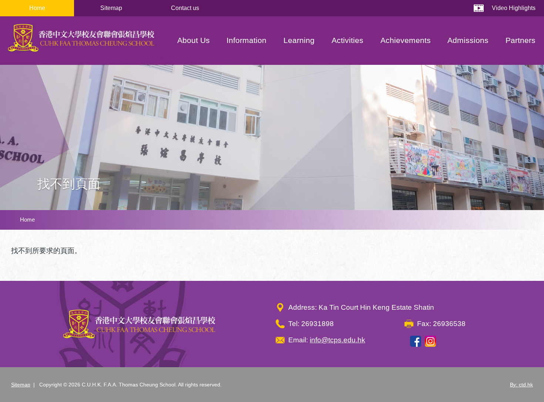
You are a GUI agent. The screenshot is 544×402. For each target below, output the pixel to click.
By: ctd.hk (521, 385)
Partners (520, 40)
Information (246, 40)
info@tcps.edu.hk (337, 340)
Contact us (185, 8)
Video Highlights (513, 8)
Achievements (405, 40)
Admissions (467, 40)
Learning (299, 40)
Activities (347, 40)
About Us (193, 40)
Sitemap (111, 8)
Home (37, 8)
